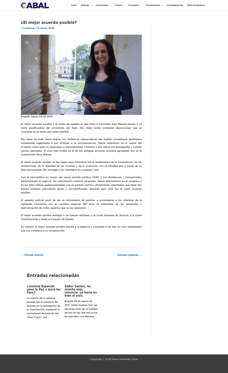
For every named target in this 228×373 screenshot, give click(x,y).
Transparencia (153, 5)
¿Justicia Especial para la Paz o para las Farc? (43, 289)
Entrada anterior (32, 255)
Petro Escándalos (196, 5)
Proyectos (133, 5)
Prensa (118, 5)
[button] (90, 5)
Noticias (85, 5)
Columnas (29, 28)
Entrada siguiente (129, 255)
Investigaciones (175, 5)
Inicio (74, 5)
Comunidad (102, 5)
